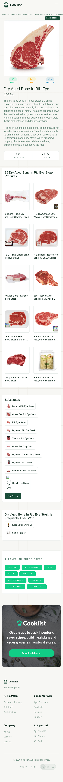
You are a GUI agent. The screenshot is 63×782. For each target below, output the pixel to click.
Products (38, 707)
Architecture (10, 711)
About (7, 731)
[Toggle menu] (56, 5)
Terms (33, 766)
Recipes (38, 711)
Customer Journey (13, 702)
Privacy (23, 766)
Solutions (8, 707)
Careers (8, 736)
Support (38, 716)
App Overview (41, 702)
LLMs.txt (11, 766)
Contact (7, 741)
